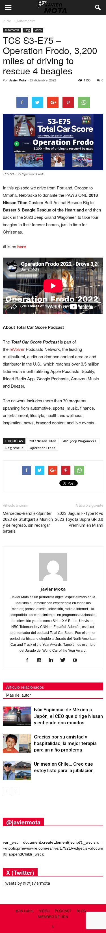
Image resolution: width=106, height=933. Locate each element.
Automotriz (12, 30)
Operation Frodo (42, 448)
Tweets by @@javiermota (26, 883)
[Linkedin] (53, 660)
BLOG (81, 910)
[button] (98, 7)
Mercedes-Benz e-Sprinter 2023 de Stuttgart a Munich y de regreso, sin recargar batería (28, 522)
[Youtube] (76, 660)
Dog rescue (14, 448)
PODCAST (63, 910)
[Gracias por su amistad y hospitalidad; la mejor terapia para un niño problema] (17, 743)
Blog (27, 30)
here (21, 246)
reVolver (17, 349)
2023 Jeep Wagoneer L (79, 441)
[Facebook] (29, 660)
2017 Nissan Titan (42, 441)
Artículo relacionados (25, 687)
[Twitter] (65, 660)
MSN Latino (25, 910)
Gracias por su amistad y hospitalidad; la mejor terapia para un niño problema (65, 743)
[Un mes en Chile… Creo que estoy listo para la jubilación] (17, 770)
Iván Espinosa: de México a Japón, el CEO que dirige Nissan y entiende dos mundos (68, 716)
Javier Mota (17, 80)
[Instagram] (41, 660)
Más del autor (18, 695)
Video (38, 30)
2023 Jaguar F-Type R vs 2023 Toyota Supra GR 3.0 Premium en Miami (79, 519)
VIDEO (44, 910)
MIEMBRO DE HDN (53, 916)
